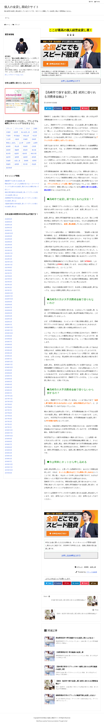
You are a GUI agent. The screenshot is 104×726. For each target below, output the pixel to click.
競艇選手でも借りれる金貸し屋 (15, 181)
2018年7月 (8, 376)
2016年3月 (8, 456)
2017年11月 (8, 399)
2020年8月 (8, 304)
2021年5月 (8, 279)
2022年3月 (8, 259)
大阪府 (17, 139)
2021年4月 (8, 282)
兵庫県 (35, 132)
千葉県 (8, 136)
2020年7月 (8, 307)
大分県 (8, 139)
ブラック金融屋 (91, 572)
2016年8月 (8, 441)
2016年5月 (8, 450)
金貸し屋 (93, 567)
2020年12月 (9, 293)
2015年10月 (9, 470)
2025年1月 (8, 230)
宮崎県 (34, 139)
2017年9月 (8, 404)
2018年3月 (8, 387)
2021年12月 (8, 262)
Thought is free (63, 721)
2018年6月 (8, 379)
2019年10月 (9, 333)
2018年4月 (8, 384)
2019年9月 (8, 336)
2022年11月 (8, 253)
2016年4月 (8, 453)
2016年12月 (9, 430)
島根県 (25, 146)
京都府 (8, 132)
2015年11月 (8, 467)
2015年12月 (9, 464)
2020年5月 (8, 313)
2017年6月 (8, 413)
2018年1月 (8, 393)
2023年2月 (8, 250)
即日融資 (17, 136)
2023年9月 (8, 244)
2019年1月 (8, 359)
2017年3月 (8, 421)
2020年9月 (8, 302)
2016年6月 (8, 447)
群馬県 (86, 567)
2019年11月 (8, 330)
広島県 (34, 146)
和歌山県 (26, 136)
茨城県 (8, 160)
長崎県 (26, 160)
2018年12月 (9, 361)
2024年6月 (8, 242)
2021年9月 (8, 267)
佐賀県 (16, 132)
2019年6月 (8, 344)
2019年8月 (8, 339)
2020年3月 (8, 319)
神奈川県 (33, 153)
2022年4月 (8, 256)
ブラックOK (19, 128)
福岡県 (17, 157)
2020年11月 (9, 296)
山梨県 (35, 143)
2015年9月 (8, 473)
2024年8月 (8, 239)
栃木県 (8, 153)
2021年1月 (8, 290)
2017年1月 (8, 427)
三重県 (35, 128)
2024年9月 (8, 236)
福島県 (25, 157)
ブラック (17, 24)
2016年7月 (8, 444)
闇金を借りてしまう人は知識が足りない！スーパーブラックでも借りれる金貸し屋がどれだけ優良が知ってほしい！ (22, 186)
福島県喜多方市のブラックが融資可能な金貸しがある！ (76, 695)
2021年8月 (8, 270)
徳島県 (8, 150)
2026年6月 (8, 222)
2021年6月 (8, 276)
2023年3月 (8, 247)
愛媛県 (17, 150)
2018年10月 (9, 367)
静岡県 (17, 164)
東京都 (34, 150)
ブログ (28, 128)
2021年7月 (8, 273)
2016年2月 (8, 458)
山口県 (21, 143)
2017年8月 (8, 407)
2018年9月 (8, 370)
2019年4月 (8, 350)
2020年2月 (8, 322)
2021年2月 (8, 287)
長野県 (34, 160)
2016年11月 (8, 433)
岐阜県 (8, 146)
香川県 (25, 164)
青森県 (8, 164)
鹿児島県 (9, 168)
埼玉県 (34, 136)
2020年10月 (9, 299)
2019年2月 (8, 356)
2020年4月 (8, 316)
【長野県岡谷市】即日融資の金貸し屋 (69, 652)
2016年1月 (8, 461)
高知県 (34, 164)
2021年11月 (8, 264)
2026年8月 (8, 219)
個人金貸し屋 (25, 132)
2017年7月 (8, 410)
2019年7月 (8, 341)
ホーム (8, 24)
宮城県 (25, 139)
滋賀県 (16, 153)
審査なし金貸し (11, 143)
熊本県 (25, 153)
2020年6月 (8, 310)
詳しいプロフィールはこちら (14, 74)
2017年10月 (9, 401)
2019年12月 (9, 327)
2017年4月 (8, 418)
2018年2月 (8, 390)
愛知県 (25, 150)
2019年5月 (8, 347)
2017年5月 (8, 416)
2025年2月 (8, 227)
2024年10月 (9, 233)
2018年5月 (8, 381)
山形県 (28, 143)
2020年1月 (8, 324)
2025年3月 (8, 225)
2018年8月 (8, 373)
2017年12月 (8, 396)
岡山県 (17, 146)
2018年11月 (8, 364)
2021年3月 (8, 284)
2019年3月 (8, 353)
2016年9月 (8, 438)
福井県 (8, 157)
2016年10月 (9, 436)
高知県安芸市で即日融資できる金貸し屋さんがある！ (75, 638)
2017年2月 (8, 424)
